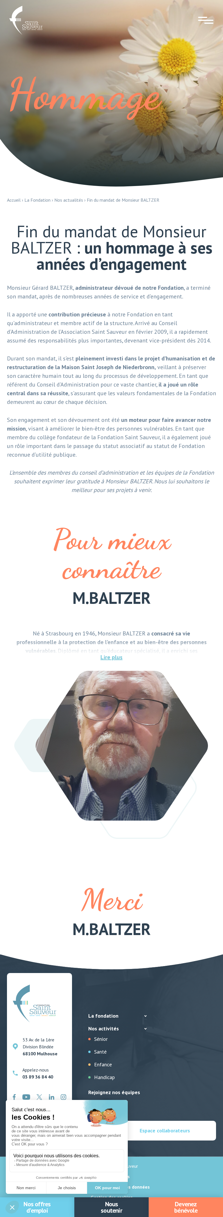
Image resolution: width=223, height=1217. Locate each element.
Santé (100, 1051)
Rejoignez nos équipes (114, 1092)
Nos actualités (68, 200)
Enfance (103, 1064)
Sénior (101, 1039)
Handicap (104, 1077)
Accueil (14, 200)
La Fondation (37, 200)
